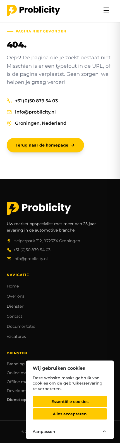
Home (13, 286)
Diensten (15, 306)
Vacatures (16, 336)
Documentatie (21, 326)
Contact (14, 316)
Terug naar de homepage (42, 145)
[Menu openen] (106, 10)
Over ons (15, 296)
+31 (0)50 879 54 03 (36, 100)
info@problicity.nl (35, 112)
